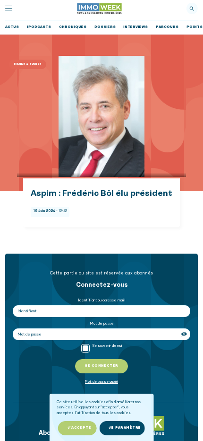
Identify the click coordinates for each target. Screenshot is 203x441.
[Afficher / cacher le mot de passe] (184, 334)
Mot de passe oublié (101, 382)
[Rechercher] (191, 8)
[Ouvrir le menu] (8, 8)
